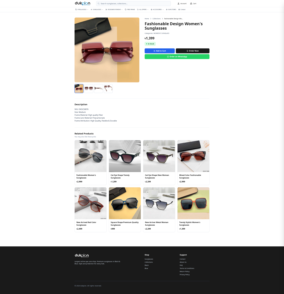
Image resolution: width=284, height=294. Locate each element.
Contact (182, 259)
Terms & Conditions (187, 268)
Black (147, 265)
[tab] (79, 88)
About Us (183, 262)
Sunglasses (149, 259)
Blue (146, 268)
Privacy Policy (185, 274)
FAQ (181, 265)
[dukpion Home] (83, 3)
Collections (157, 19)
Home (147, 19)
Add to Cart (161, 51)
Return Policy (184, 271)
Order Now (194, 51)
